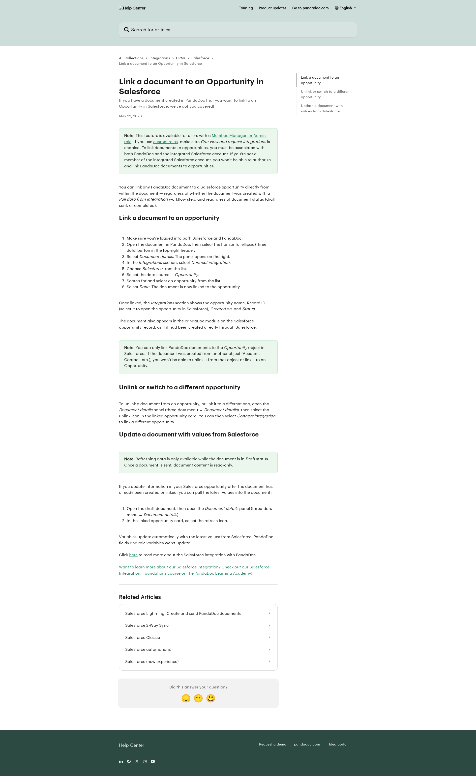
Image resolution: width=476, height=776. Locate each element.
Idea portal (338, 744)
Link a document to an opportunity (320, 80)
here (133, 554)
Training (246, 8)
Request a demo (272, 744)
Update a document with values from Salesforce (322, 108)
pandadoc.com (307, 744)
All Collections (131, 58)
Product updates (272, 8)
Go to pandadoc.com (310, 8)
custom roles (165, 141)
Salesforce (200, 58)
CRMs (180, 58)
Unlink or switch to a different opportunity (326, 94)
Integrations (159, 58)
